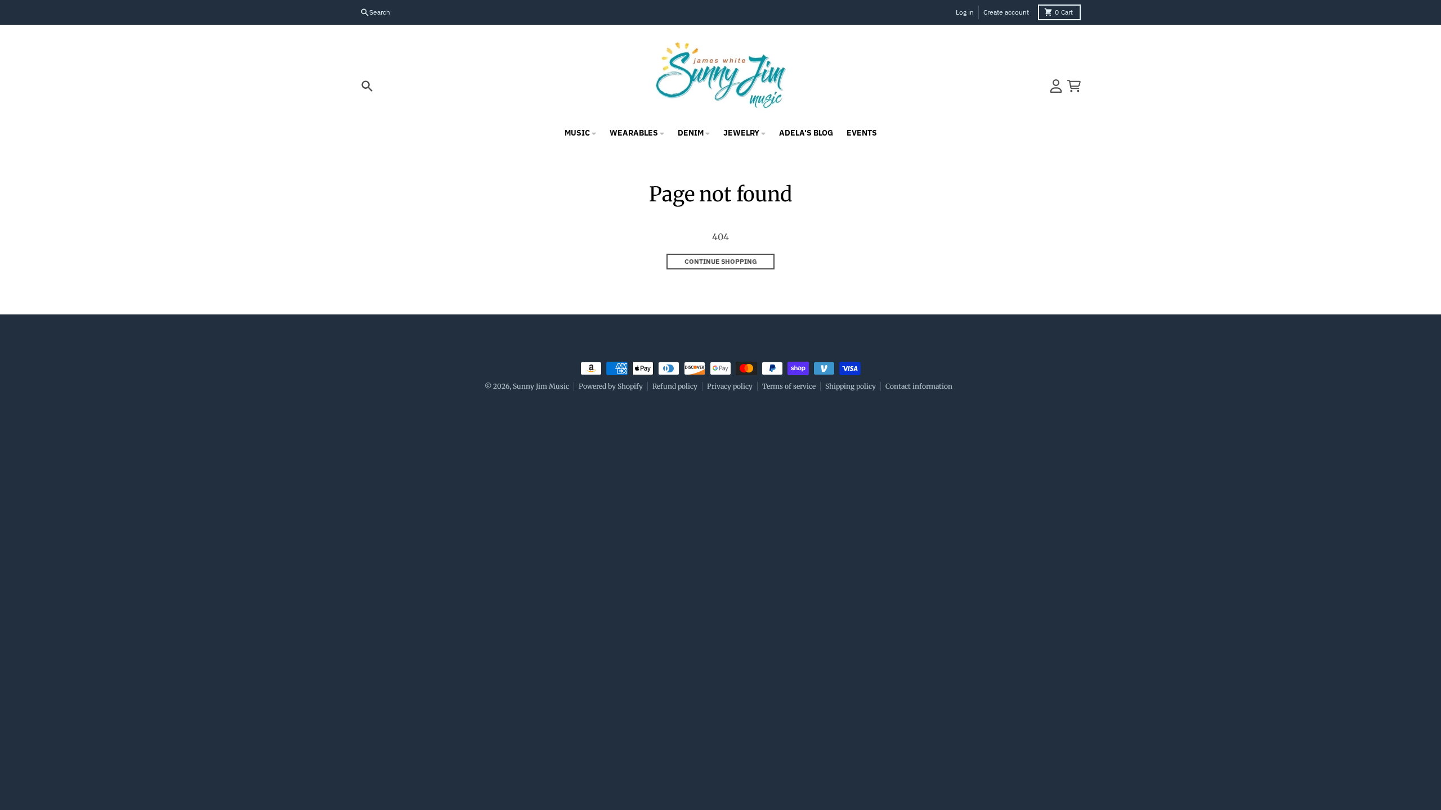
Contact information (918, 386)
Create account (1006, 12)
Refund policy (674, 386)
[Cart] (1074, 86)
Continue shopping (720, 261)
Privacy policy (730, 386)
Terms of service (789, 386)
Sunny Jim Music (541, 386)
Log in (965, 12)
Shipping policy (850, 386)
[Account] (1056, 86)
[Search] (367, 86)
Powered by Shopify (611, 386)
